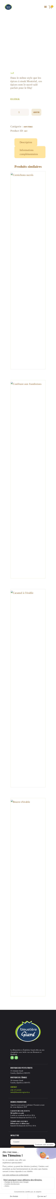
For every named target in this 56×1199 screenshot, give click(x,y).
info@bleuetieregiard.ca (20, 1092)
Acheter (36, 112)
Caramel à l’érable (28, 653)
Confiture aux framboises (28, 441)
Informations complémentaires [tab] (29, 152)
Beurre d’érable (28, 861)
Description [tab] (26, 142)
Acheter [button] (28, 245)
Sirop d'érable (28, 127)
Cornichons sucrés (28, 235)
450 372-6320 (15, 1090)
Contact (13, 1087)
